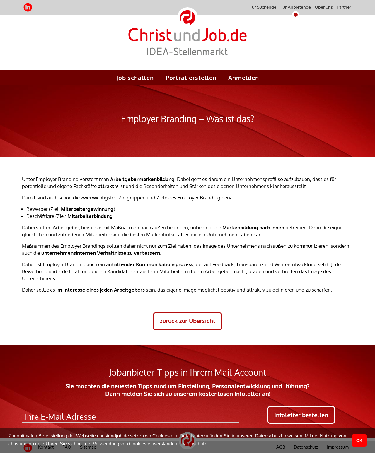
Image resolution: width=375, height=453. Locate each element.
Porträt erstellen (191, 77)
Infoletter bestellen (301, 415)
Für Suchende (263, 7)
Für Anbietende (295, 7)
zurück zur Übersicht (187, 320)
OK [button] (359, 440)
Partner (344, 7)
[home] (187, 46)
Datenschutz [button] (193, 443)
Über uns (324, 7)
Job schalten (135, 77)
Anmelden (243, 77)
